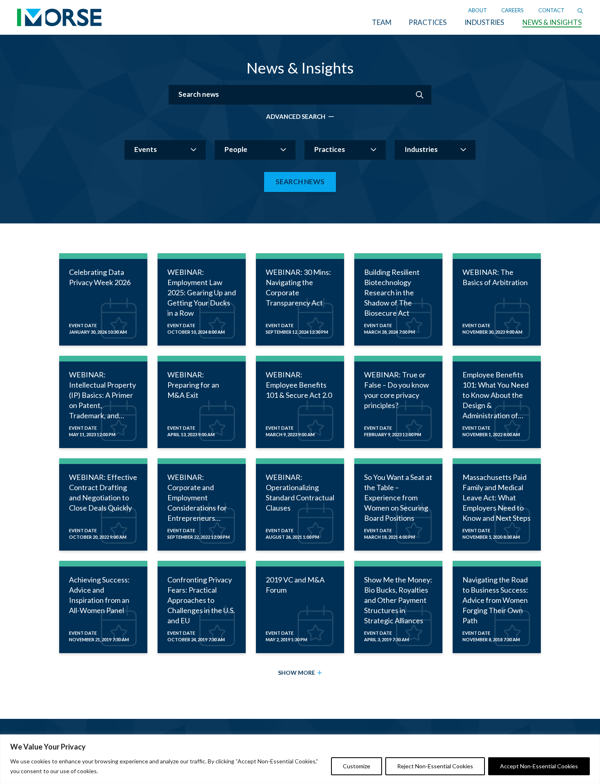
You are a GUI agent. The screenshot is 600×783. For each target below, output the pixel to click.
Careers (512, 10)
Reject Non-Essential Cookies (435, 766)
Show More (296, 672)
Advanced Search (295, 116)
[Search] (580, 10)
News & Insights (552, 22)
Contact (551, 10)
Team (381, 22)
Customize (356, 766)
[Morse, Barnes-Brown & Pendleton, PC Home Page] (59, 19)
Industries (484, 22)
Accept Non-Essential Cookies (539, 766)
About (477, 10)
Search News (300, 181)
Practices (428, 22)
